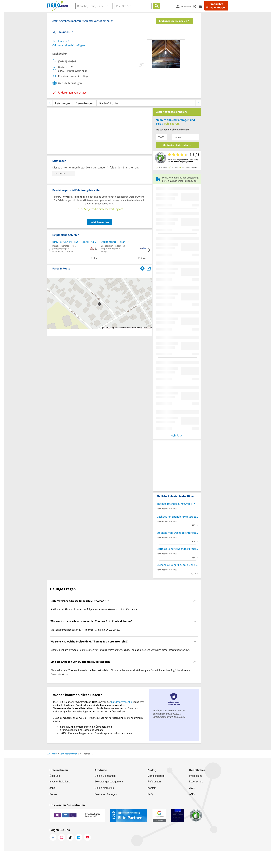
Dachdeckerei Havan (113, 242)
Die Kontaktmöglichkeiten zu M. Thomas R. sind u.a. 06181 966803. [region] (85, 629)
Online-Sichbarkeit (105, 775)
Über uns (54, 775)
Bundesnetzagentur (121, 701)
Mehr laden (177, 435)
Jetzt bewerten (99, 222)
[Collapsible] (195, 601)
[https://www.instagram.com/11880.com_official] (61, 837)
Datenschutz (196, 781)
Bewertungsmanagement (109, 781)
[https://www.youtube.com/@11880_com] (87, 837)
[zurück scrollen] (49, 103)
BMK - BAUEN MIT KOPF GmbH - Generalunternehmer (75, 242)
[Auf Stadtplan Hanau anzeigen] (149, 268)
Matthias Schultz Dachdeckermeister (177, 549)
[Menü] (201, 6)
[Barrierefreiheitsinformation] (196, 6)
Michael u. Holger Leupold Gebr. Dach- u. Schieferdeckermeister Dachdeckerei (177, 565)
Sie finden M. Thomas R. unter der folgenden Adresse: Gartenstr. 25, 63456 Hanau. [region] (94, 609)
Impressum (195, 775)
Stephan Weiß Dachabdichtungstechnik (177, 532)
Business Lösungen (106, 794)
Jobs (52, 788)
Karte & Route (108, 103)
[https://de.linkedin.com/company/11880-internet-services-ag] (78, 837)
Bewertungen (85, 103)
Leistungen (62, 103)
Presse (53, 794)
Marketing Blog (156, 775)
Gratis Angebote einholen (173, 20)
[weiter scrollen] (198, 103)
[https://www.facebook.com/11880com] (52, 837)
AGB (192, 788)
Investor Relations (59, 781)
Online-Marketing (104, 788)
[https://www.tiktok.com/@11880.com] (70, 837)
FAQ (150, 794)
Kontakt (152, 788)
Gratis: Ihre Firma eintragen (216, 5)
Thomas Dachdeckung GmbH (174, 504)
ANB (192, 794)
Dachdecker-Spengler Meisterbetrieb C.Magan (177, 516)
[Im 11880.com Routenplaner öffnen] (142, 268)
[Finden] (156, 6)
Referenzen (154, 781)
